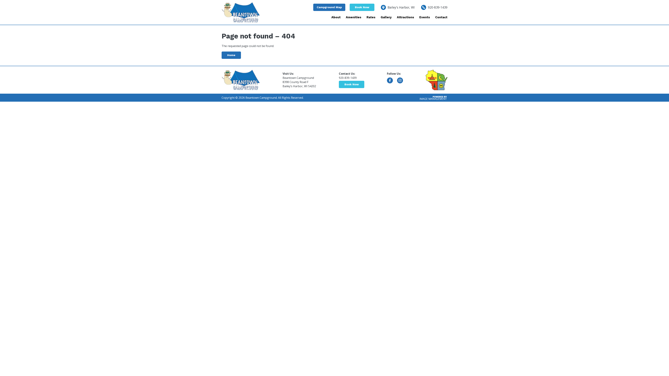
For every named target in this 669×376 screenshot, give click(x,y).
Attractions (405, 17)
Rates (371, 17)
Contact (441, 17)
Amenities (353, 17)
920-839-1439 (437, 7)
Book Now (362, 7)
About (336, 17)
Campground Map (329, 7)
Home (231, 55)
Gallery (386, 17)
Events (424, 17)
